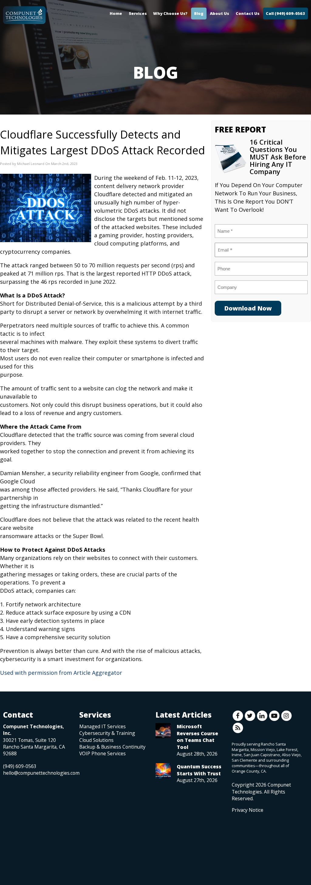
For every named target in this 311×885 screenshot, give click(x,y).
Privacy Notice (247, 810)
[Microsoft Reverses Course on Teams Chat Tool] (163, 730)
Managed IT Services (102, 726)
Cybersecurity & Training (107, 733)
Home (116, 13)
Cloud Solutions (96, 740)
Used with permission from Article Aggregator (61, 672)
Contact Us (247, 13)
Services (138, 13)
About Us (219, 13)
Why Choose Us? (170, 13)
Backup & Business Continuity (112, 746)
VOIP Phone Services (102, 753)
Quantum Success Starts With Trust (199, 770)
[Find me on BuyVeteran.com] (245, 840)
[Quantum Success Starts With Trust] (163, 770)
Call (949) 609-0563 (285, 13)
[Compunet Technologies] (24, 13)
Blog (198, 13)
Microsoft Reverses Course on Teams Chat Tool (197, 736)
